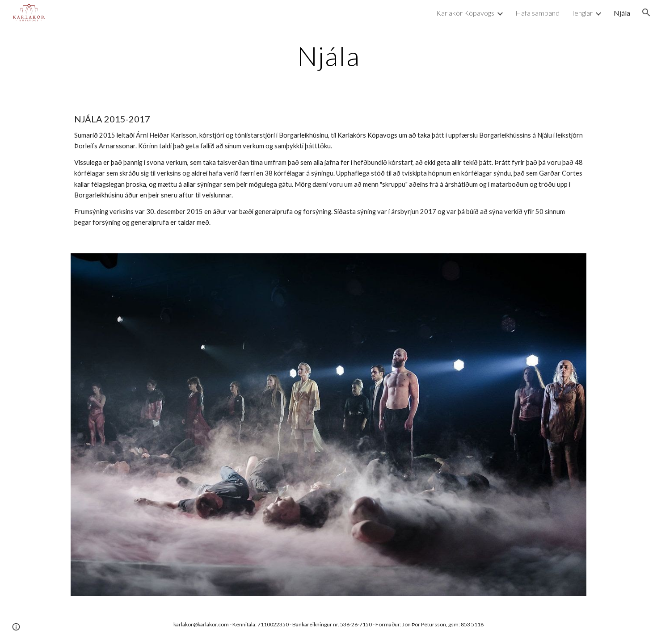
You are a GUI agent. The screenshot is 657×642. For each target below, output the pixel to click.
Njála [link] (622, 12)
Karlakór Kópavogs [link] (465, 12)
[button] (646, 12)
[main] (328, 56)
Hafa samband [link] (537, 12)
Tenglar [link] (582, 12)
